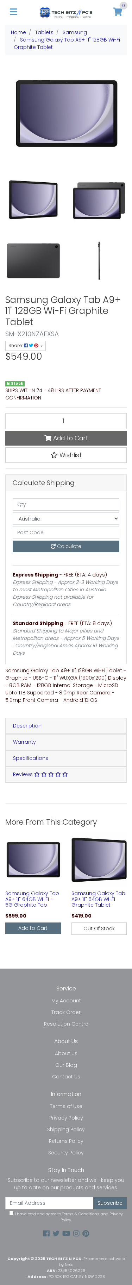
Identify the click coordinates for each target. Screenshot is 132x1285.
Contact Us (66, 1076)
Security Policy (66, 1152)
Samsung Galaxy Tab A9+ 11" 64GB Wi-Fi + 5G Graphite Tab (32, 899)
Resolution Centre (66, 1023)
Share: (16, 345)
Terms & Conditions (81, 1214)
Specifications (30, 758)
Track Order (66, 1012)
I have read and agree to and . (68, 1217)
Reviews (23, 774)
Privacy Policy (66, 1117)
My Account (66, 1000)
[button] (66, 455)
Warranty (24, 741)
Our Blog (66, 1065)
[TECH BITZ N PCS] (66, 11)
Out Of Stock (99, 928)
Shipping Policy (66, 1129)
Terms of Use (66, 1106)
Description (27, 725)
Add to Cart (69, 438)
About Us (66, 1053)
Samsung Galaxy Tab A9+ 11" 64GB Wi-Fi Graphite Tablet (98, 899)
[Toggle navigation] (13, 12)
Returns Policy (66, 1141)
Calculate (68, 546)
